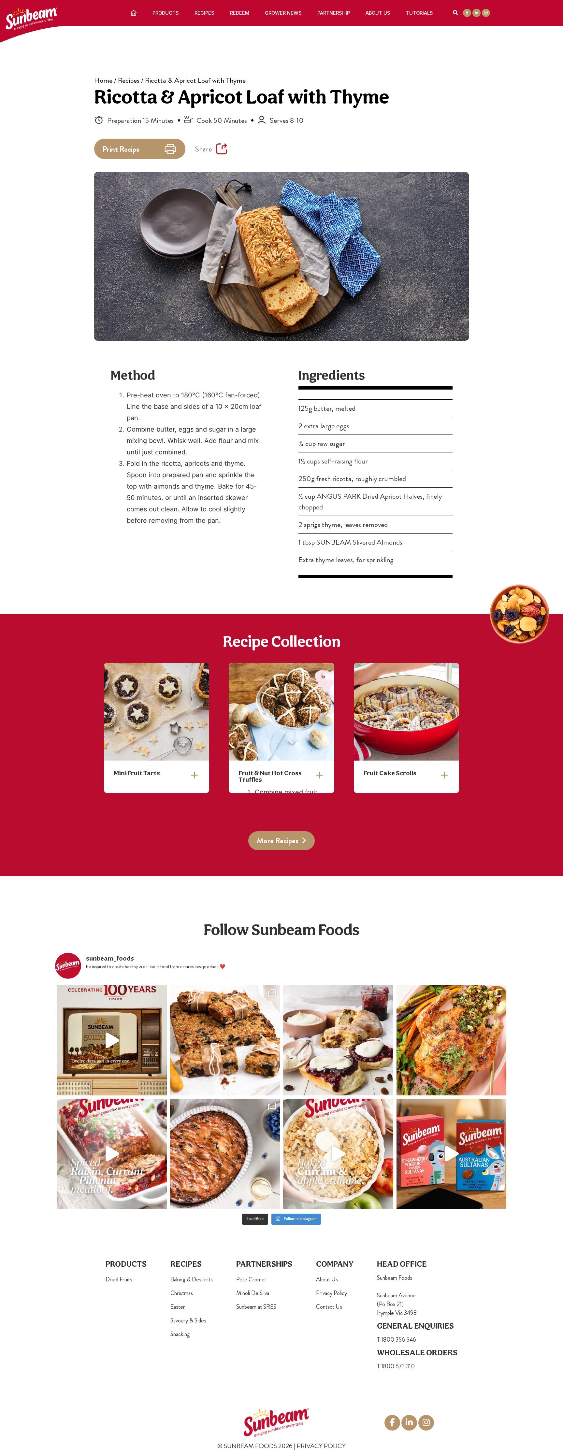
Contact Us (329, 1307)
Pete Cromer (251, 1279)
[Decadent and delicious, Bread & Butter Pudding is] (225, 1154)
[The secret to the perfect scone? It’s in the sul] (338, 1040)
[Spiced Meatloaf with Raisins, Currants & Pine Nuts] (112, 1154)
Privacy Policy (331, 1293)
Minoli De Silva (252, 1293)
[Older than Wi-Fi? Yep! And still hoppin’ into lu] (452, 1154)
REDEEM (239, 13)
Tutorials (419, 13)
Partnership (333, 13)
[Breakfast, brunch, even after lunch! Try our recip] (225, 1040)
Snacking (180, 1334)
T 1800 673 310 (396, 1366)
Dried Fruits (119, 1279)
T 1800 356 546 (396, 1339)
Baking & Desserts (191, 1279)
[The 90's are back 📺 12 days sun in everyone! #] (112, 1040)
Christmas (181, 1293)
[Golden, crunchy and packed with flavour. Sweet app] (338, 1154)
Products (165, 13)
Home (103, 80)
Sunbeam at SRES (256, 1307)
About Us (378, 13)
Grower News (283, 13)
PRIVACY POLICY (321, 1446)
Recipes (204, 13)
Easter (177, 1307)
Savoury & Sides (188, 1320)
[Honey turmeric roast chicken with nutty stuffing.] (452, 1040)
